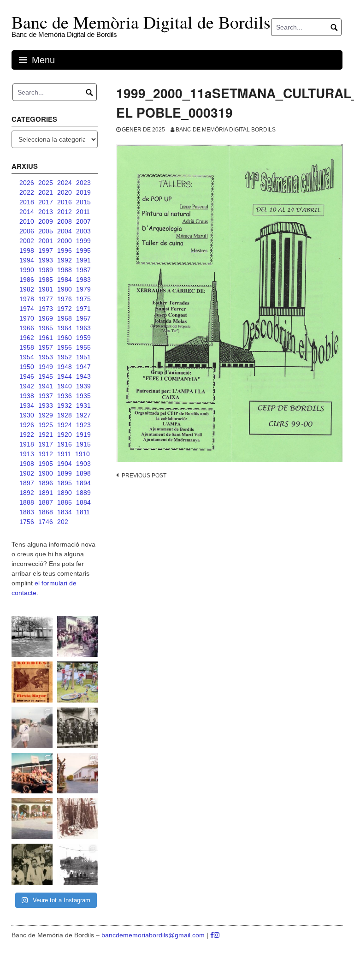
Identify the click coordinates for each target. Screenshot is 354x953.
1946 (26, 376)
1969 (45, 318)
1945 (45, 376)
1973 (45, 308)
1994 (26, 260)
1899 (64, 473)
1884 (83, 502)
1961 (45, 337)
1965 (45, 328)
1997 (45, 250)
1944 (64, 376)
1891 (45, 492)
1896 (45, 483)
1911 (64, 454)
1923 (83, 425)
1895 (64, 483)
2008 (64, 221)
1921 (45, 434)
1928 (64, 415)
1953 (45, 357)
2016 (64, 202)
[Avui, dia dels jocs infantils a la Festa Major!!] (77, 636)
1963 (83, 328)
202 (62, 521)
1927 (83, 415)
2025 (45, 182)
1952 (64, 357)
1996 (64, 250)
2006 (26, 231)
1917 (45, 444)
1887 (45, 502)
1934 (26, 405)
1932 (64, 405)
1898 (83, 473)
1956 (64, 347)
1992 (64, 260)
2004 (64, 231)
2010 (26, 221)
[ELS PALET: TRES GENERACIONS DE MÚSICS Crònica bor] (77, 727)
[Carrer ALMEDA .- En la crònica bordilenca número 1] (77, 773)
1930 (26, 415)
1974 (26, 308)
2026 (26, 182)
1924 (64, 425)
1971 (83, 308)
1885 (64, 502)
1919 (83, 434)
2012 (64, 211)
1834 (64, 512)
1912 (45, 454)
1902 (26, 473)
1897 (26, 483)
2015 (83, 202)
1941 (45, 386)
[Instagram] (216, 935)
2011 (83, 211)
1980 (64, 289)
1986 (26, 279)
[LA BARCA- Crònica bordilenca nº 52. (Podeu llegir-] (77, 864)
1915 (83, 444)
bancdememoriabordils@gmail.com (153, 935)
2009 (45, 221)
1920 (64, 434)
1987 (83, 270)
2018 (26, 202)
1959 (83, 337)
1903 (83, 463)
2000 (64, 240)
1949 (45, 366)
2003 (83, 231)
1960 (64, 337)
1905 (45, 463)
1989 (45, 270)
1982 (26, 289)
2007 (83, 221)
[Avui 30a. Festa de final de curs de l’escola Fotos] (32, 818)
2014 (26, 211)
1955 (83, 347)
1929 (45, 415)
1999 (83, 240)
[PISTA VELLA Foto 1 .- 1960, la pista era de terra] (32, 636)
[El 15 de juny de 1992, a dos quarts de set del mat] (32, 727)
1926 (26, 425)
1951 (83, 357)
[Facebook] (212, 935)
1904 (64, 463)
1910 (82, 454)
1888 (26, 502)
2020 (64, 192)
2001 (45, 240)
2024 (64, 182)
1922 (26, 434)
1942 (26, 386)
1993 (45, 260)
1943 (83, 376)
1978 (26, 299)
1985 (45, 279)
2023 (83, 182)
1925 (45, 425)
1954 (26, 357)
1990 (26, 270)
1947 (83, 366)
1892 (26, 492)
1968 (64, 318)
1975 (83, 299)
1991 (83, 260)
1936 (64, 395)
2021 (45, 192)
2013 (45, 211)
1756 (26, 521)
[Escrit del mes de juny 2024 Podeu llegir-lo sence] (77, 818)
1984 (64, 279)
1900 (45, 473)
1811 (83, 512)
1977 (45, 299)
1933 (45, 405)
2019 (83, 192)
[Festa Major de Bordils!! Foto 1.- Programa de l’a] (32, 682)
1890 (64, 492)
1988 (64, 270)
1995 (83, 250)
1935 (83, 395)
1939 (83, 386)
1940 (64, 386)
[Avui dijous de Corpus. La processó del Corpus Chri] (32, 864)
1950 (26, 366)
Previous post (144, 475)
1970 (26, 318)
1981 (45, 289)
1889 (83, 492)
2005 (45, 231)
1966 (26, 328)
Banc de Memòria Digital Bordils (226, 129)
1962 (26, 337)
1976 (64, 299)
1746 (45, 521)
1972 (64, 308)
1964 (64, 328)
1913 (26, 454)
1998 (26, 250)
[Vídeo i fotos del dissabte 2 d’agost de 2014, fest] (77, 682)
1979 (83, 289)
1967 (83, 318)
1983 (83, 279)
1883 (26, 512)
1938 (26, 395)
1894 (83, 483)
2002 (26, 240)
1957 (45, 347)
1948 (64, 366)
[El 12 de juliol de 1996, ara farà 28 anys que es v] (32, 773)
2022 (26, 192)
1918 (26, 444)
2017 (45, 202)
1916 (64, 444)
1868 (45, 512)
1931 (83, 405)
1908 (26, 463)
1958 (26, 347)
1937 (45, 395)
